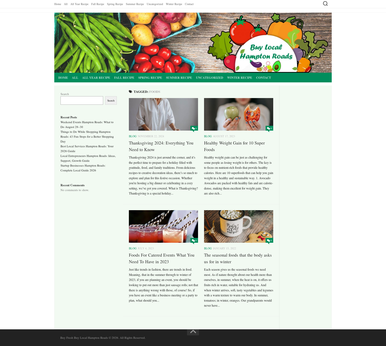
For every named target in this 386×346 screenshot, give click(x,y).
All (66, 4)
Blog (133, 136)
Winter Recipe (174, 4)
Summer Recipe (135, 4)
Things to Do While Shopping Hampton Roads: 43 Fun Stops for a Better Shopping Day (87, 136)
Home (57, 4)
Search (65, 94)
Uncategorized (155, 4)
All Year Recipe (79, 4)
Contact (189, 4)
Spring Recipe (115, 4)
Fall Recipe (97, 4)
